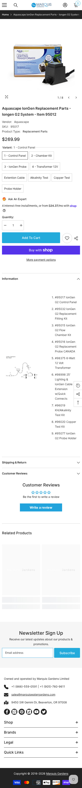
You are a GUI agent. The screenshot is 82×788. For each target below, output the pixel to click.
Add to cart (31, 238)
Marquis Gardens (57, 773)
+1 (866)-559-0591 (24, 686)
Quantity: (8, 217)
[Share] (76, 238)
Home (5, 14)
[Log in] (65, 5)
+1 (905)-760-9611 (52, 686)
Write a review (41, 507)
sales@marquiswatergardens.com (33, 694)
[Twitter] (44, 712)
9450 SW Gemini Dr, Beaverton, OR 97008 (39, 702)
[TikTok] (29, 712)
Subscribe (67, 653)
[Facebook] (7, 712)
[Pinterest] (22, 712)
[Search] (15, 5)
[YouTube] (36, 712)
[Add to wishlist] (67, 238)
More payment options (41, 259)
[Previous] (68, 97)
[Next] (76, 97)
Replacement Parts (35, 131)
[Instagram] (14, 712)
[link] (21, 600)
